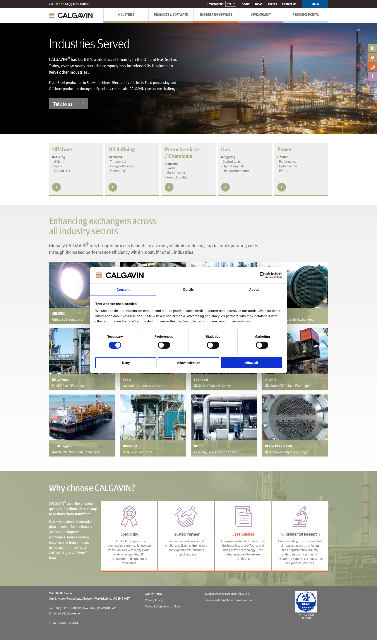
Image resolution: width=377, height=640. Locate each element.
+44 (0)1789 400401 (76, 4)
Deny (126, 363)
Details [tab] (188, 289)
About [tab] (254, 289)
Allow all (251, 363)
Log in (314, 3)
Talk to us (62, 103)
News (258, 3)
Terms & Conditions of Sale (162, 606)
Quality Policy (153, 593)
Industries (126, 14)
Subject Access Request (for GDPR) (228, 593)
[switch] (164, 345)
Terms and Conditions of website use (228, 600)
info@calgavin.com (70, 613)
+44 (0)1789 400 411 (103, 608)
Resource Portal (306, 14)
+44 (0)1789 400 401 (68, 608)
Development (261, 14)
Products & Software (171, 14)
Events (272, 3)
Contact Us (289, 3)
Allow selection (188, 363)
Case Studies (243, 534)
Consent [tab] (123, 289)
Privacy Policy (154, 600)
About (246, 3)
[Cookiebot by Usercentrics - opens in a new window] (263, 275)
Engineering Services (215, 14)
